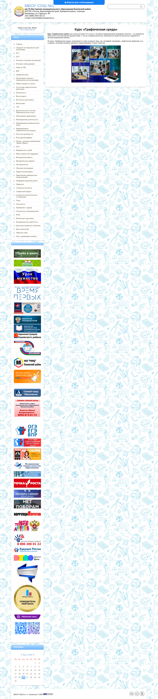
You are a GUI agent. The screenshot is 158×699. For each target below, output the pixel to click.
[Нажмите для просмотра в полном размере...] (96, 82)
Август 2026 (27, 655)
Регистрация (25, 30)
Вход (33, 30)
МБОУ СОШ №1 (39, 5)
